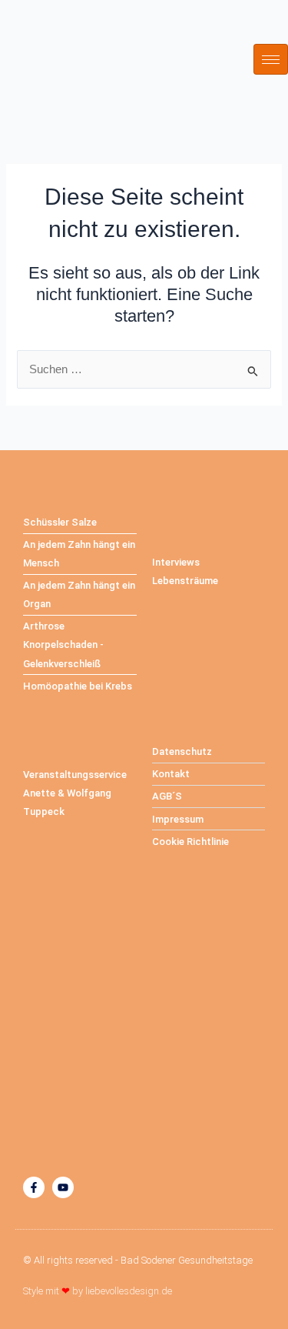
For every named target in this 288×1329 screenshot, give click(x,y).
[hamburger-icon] (270, 59)
